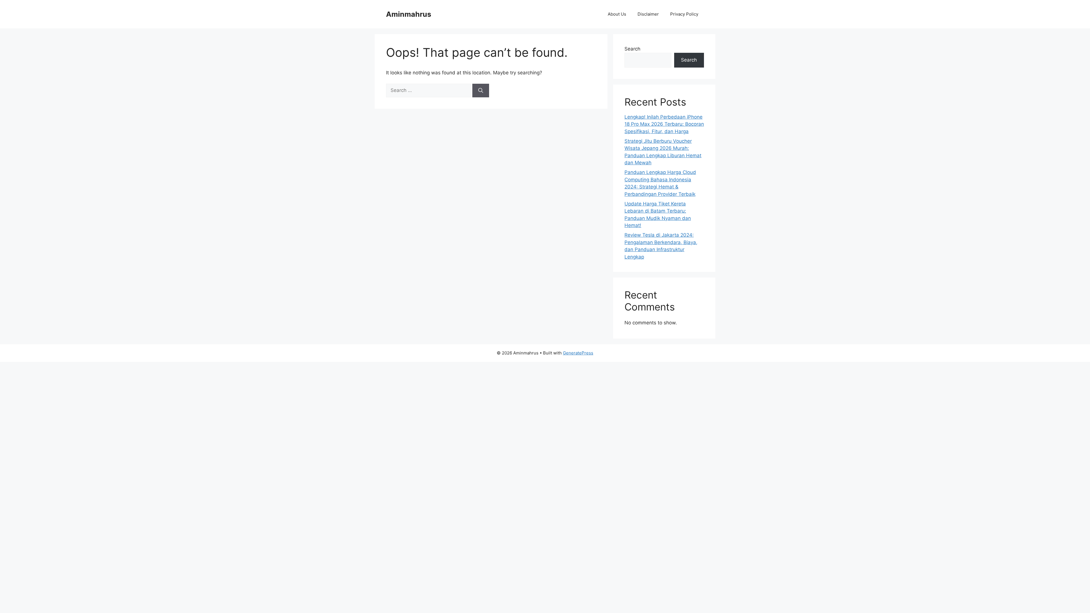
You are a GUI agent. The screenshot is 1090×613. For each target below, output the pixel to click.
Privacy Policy (684, 14)
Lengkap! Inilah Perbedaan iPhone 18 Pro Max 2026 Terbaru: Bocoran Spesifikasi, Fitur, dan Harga (664, 124)
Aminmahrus (408, 14)
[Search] (480, 90)
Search (632, 49)
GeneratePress (578, 353)
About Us (617, 14)
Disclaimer (648, 14)
